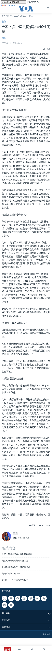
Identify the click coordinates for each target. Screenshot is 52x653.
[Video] (19, 649)
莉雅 (4, 38)
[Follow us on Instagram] (24, 598)
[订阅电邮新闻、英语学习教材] (11, 605)
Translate (11, 5)
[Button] (46, 49)
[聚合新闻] (44, 598)
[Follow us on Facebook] (17, 598)
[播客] (4, 605)
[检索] (44, 649)
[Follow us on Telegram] (37, 598)
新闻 (4, 21)
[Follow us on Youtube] (11, 598)
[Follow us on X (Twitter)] (4, 598)
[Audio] (31, 649)
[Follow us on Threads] (31, 598)
